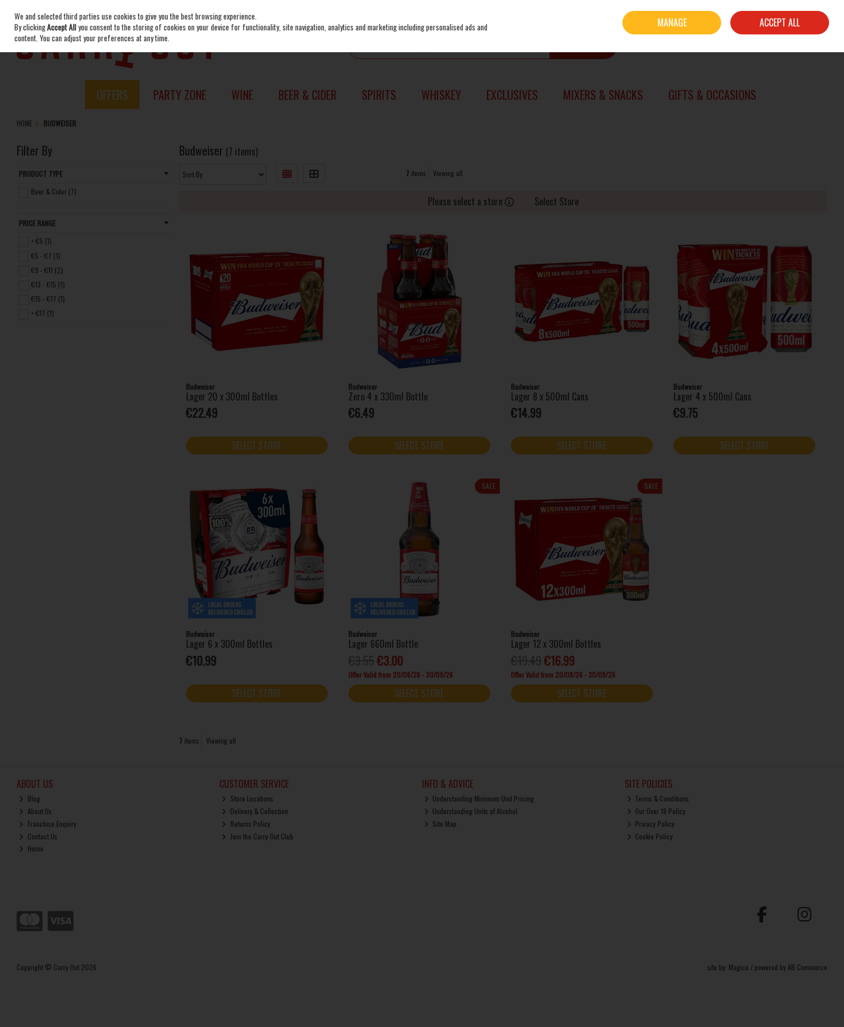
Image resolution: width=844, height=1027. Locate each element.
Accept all (780, 22)
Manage (672, 22)
